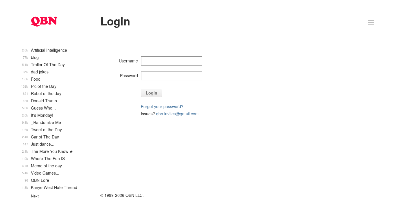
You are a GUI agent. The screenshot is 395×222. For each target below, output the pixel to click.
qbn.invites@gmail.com (177, 113)
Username (128, 60)
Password (129, 75)
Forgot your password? (162, 106)
